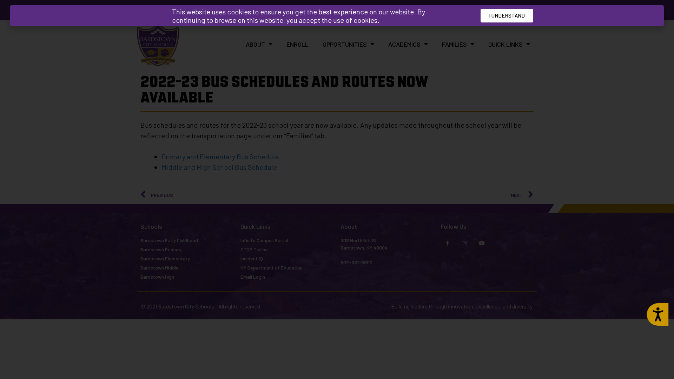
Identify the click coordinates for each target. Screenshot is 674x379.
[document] (337, 189)
